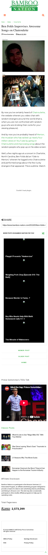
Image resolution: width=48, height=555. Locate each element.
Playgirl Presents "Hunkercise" (19, 256)
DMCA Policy (7, 539)
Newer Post (24, 350)
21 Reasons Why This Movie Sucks (24, 458)
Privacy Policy (28, 543)
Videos (9, 22)
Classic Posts (7, 428)
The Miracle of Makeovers (17, 340)
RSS (4, 543)
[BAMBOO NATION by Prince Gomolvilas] (24, 10)
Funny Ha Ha (17, 22)
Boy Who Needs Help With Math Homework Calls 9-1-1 (19, 317)
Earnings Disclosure (30, 539)
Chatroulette (39, 112)
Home (3, 22)
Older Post (23, 356)
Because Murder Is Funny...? (17, 298)
